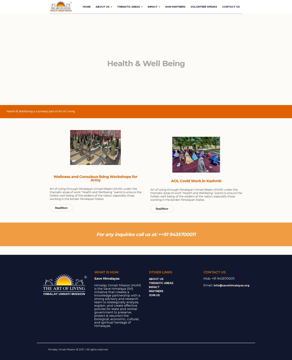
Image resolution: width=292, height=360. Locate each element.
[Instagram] (236, 350)
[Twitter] (231, 350)
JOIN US (154, 295)
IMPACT (154, 287)
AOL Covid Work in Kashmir (196, 181)
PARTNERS (156, 291)
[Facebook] (226, 350)
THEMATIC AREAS (161, 283)
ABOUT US (156, 279)
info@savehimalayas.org (231, 285)
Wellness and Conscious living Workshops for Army (95, 178)
